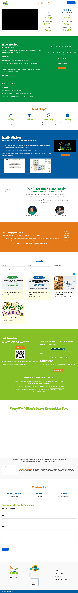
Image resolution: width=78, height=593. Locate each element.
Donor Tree (34, 3)
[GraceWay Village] (5, 3)
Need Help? (21, 2)
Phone (3, 520)
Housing (67, 119)
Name (3, 509)
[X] (14, 577)
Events (54, 2)
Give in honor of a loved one (58, 357)
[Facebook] (11, 577)
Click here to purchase (25, 469)
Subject (3, 526)
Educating (48, 119)
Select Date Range (58, 265)
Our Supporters (48, 2)
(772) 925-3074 (44, 153)
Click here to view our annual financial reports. (39, 384)
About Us (14, 2)
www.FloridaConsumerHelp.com (57, 388)
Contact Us (40, 3)
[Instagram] (16, 577)
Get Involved (60, 2)
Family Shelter (30, 2)
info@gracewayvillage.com (7, 155)
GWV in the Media (62, 58)
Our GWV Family (38, 2)
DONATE (71, 2)
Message (4, 531)
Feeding (10, 119)
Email (3, 515)
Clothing (29, 119)
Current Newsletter (62, 63)
